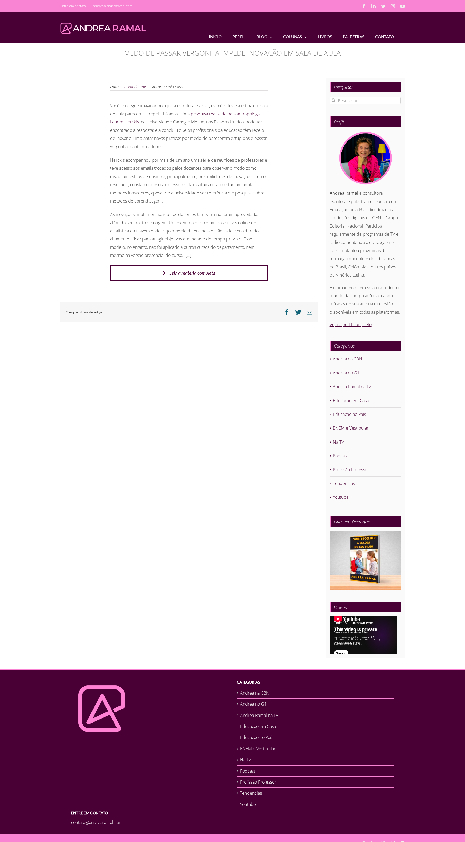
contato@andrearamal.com (112, 5)
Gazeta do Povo (135, 86)
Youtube (341, 497)
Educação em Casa (351, 401)
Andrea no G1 (346, 373)
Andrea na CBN (347, 359)
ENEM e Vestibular (350, 428)
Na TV (338, 442)
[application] (363, 635)
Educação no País (349, 414)
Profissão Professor (351, 470)
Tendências (344, 483)
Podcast (340, 456)
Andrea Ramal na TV (352, 387)
